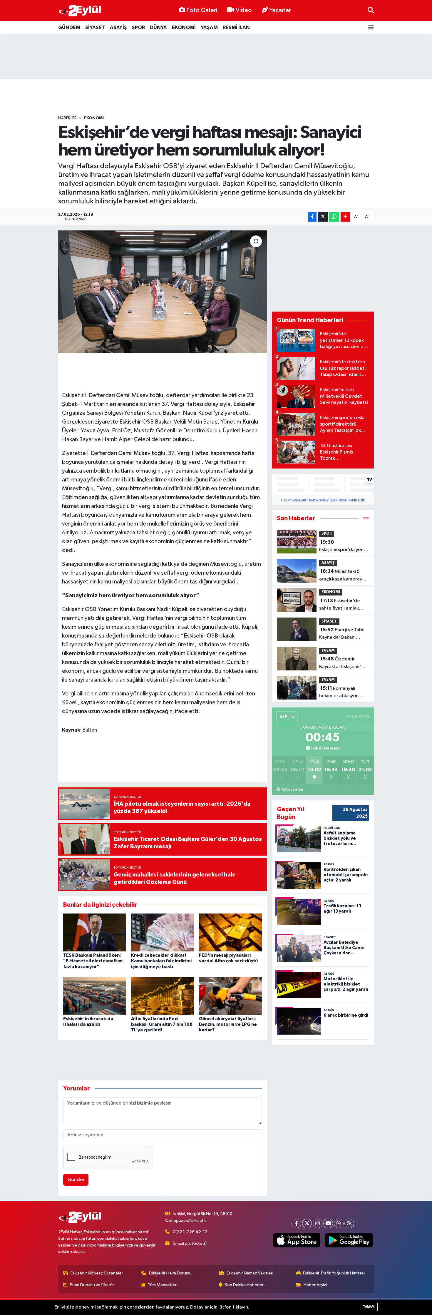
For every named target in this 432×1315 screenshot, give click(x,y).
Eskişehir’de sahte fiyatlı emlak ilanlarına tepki (339, 605)
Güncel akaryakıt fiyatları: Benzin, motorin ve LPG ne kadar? (228, 1024)
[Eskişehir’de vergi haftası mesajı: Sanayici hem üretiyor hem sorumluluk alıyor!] (162, 291)
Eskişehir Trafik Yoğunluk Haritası (334, 1273)
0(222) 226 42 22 (190, 1232)
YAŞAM (209, 27)
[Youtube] (328, 1223)
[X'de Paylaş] (323, 217)
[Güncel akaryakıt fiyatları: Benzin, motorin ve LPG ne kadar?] (230, 995)
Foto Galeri (201, 10)
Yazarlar (280, 10)
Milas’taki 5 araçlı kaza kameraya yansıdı (342, 576)
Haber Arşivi (315, 1285)
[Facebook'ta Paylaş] (312, 217)
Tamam (368, 1306)
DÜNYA (158, 27)
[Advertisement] (216, 56)
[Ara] (371, 10)
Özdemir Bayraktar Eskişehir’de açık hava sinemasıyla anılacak (343, 663)
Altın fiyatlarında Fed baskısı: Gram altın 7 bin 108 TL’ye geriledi (161, 1024)
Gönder (76, 1179)
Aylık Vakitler (292, 789)
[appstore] (297, 1240)
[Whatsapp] (339, 1223)
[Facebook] (296, 1223)
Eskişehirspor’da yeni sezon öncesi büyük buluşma (342, 547)
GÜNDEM (69, 27)
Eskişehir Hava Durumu (170, 1273)
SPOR (138, 27)
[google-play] (349, 1240)
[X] (307, 1223)
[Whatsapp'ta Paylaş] (334, 217)
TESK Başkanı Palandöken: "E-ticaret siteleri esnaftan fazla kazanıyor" (93, 961)
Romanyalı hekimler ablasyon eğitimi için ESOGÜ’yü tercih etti (343, 693)
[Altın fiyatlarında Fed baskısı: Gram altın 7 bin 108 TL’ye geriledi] (162, 995)
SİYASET (95, 27)
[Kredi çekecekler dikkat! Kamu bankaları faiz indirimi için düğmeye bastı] (162, 932)
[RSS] (349, 1223)
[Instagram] (317, 1223)
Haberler (67, 118)
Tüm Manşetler (162, 1285)
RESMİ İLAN (236, 27)
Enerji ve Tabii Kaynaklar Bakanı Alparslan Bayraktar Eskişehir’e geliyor (341, 634)
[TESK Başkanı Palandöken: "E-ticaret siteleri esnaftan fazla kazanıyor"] (94, 932)
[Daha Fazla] (345, 217)
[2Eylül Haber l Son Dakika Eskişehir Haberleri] (80, 11)
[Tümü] (366, 518)
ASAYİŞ (118, 27)
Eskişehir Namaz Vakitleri (250, 1273)
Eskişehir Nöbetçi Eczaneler (97, 1273)
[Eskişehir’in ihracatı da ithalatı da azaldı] (94, 995)
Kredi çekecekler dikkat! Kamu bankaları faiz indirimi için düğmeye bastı (161, 961)
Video (244, 10)
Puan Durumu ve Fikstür (92, 1285)
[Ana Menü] (371, 27)
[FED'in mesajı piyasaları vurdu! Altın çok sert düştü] (230, 932)
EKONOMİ (184, 27)
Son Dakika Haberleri (244, 1285)
